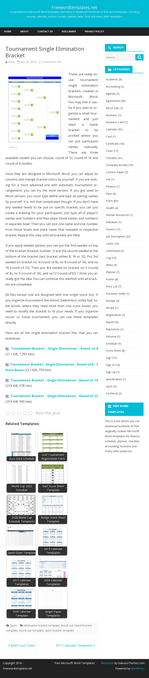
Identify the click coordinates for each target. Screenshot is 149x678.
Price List (111, 286)
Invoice (110, 229)
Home (7, 31)
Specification (114, 379)
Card (109, 136)
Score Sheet (113, 350)
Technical (112, 393)
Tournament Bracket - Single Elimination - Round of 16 (54, 380)
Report (110, 322)
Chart (109, 151)
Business (111, 115)
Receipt (110, 301)
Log (108, 258)
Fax (108, 179)
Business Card (115, 122)
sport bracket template (59, 630)
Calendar (111, 129)
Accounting (113, 86)
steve (11, 62)
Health (110, 208)
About (24, 31)
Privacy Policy (94, 31)
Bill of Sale (112, 108)
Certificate (112, 143)
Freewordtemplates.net (74, 7)
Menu (109, 265)
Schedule (111, 343)
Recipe (110, 308)
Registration (113, 315)
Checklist (111, 158)
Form (109, 201)
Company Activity (117, 165)
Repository (113, 329)
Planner (110, 272)
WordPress (137, 668)
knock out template (31, 630)
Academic (112, 79)
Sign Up (110, 372)
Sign (108, 358)
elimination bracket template (42, 625)
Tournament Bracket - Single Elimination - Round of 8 (54, 348)
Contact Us (45, 31)
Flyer (109, 193)
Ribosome (107, 663)
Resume (111, 336)
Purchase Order (116, 293)
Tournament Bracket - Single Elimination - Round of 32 (54, 396)
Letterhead (113, 251)
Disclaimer (69, 31)
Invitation (112, 222)
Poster (110, 279)
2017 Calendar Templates (74, 645)
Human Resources (117, 215)
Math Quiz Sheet (22, 645)
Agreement (113, 101)
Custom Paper (115, 172)
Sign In (110, 365)
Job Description (115, 236)
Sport (13, 625)
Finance (111, 186)
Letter (109, 243)
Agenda (110, 94)
